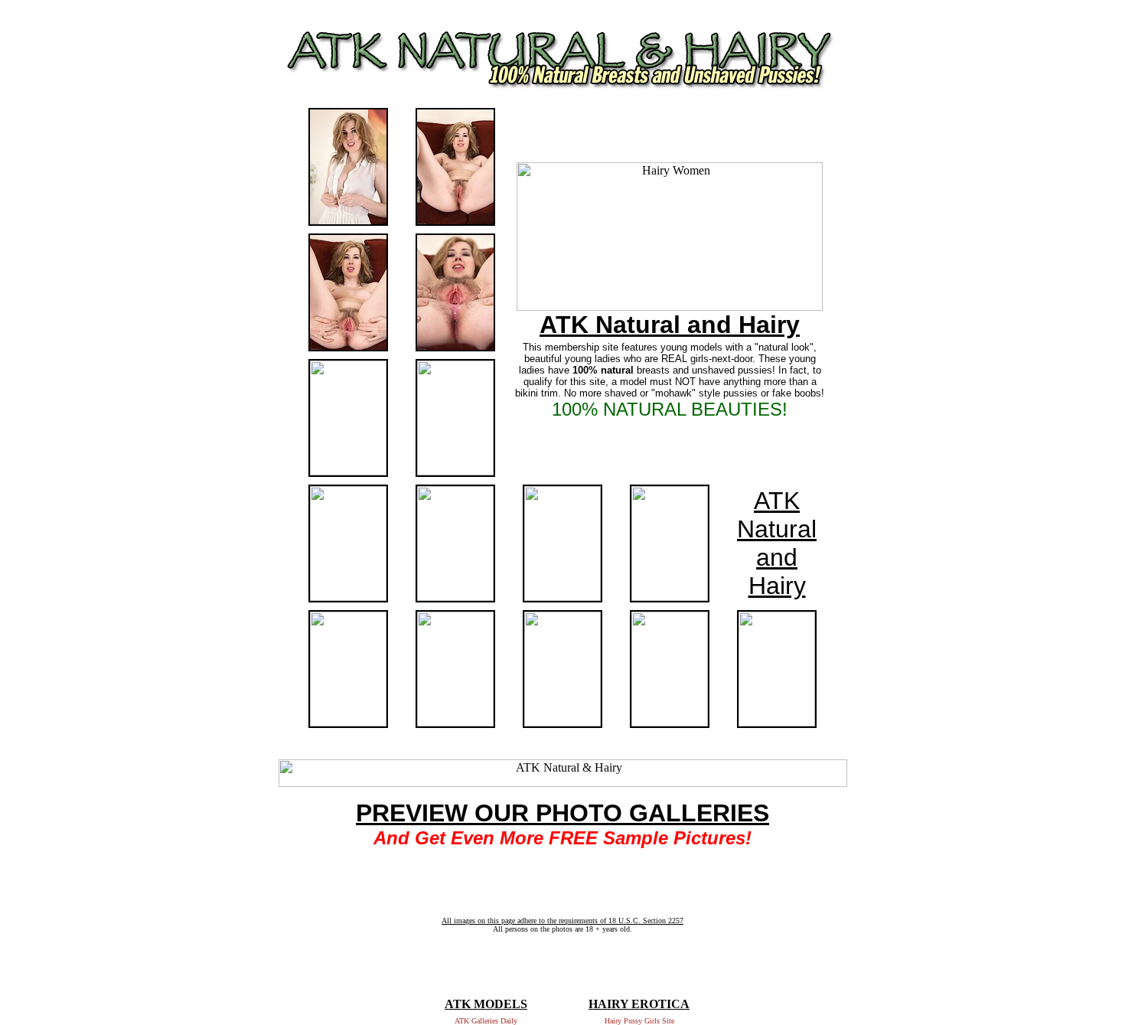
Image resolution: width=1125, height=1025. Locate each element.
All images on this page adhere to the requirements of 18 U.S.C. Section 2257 (562, 920)
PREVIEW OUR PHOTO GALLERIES (562, 813)
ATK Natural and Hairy (670, 324)
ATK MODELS (486, 1003)
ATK (777, 500)
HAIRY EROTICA (639, 1003)
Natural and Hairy (777, 557)
